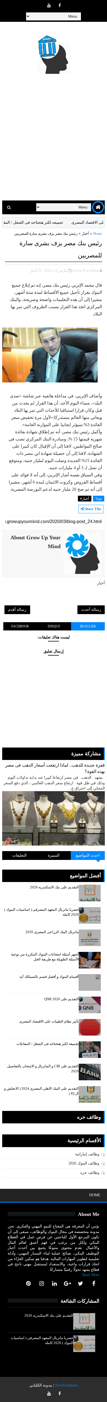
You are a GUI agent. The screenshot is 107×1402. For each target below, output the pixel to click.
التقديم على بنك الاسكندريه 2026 (54, 887)
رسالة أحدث (91, 610)
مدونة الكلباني (40, 1385)
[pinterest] (28, 1283)
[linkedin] (54, 1283)
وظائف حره (89, 1173)
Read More (90, 1275)
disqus (54, 626)
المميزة (54, 855)
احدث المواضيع (88, 855)
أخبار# (84, 499)
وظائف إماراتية (87, 1154)
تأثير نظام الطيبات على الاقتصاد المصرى (49, 1021)
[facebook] (59, 5)
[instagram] (41, 1283)
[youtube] (49, 5)
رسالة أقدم (17, 610)
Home (97, 233)
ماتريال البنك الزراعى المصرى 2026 (52, 932)
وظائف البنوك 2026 (84, 1163)
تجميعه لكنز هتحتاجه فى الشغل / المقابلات (40, 222)
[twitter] (80, 1283)
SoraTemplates (66, 1385)
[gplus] (67, 1283)
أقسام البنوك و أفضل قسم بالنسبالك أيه (49, 977)
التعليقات (19, 855)
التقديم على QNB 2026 (61, 999)
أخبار (85, 233)
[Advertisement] (53, 138)
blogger (88, 626)
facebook (20, 626)
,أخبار (34, 270)
